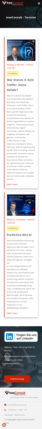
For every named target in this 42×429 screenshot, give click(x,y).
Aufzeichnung (17, 379)
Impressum (8, 415)
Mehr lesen (12, 184)
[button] (4, 425)
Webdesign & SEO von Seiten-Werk (24, 397)
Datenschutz (20, 415)
